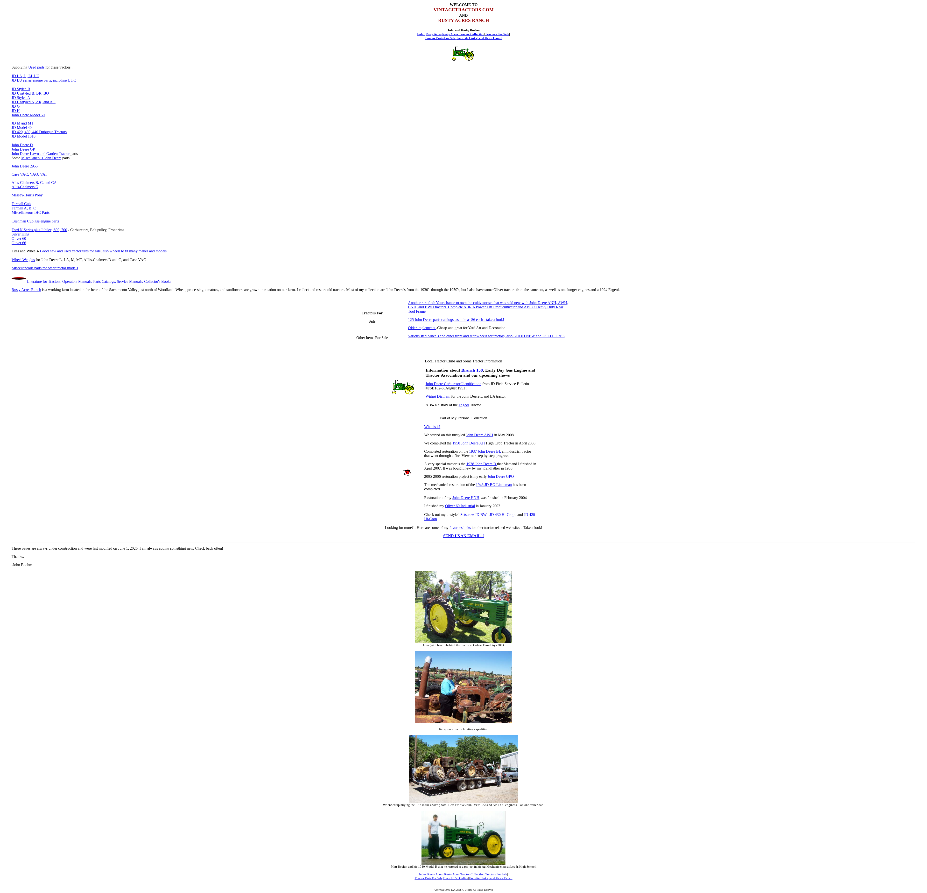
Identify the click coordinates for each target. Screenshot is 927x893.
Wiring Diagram (438, 396)
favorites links (460, 528)
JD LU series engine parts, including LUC (44, 80)
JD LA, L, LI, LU (25, 76)
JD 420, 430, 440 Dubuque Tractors (39, 132)
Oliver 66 (19, 243)
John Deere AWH (479, 435)
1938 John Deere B (481, 464)
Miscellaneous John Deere (41, 158)
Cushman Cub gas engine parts (35, 221)
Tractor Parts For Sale (440, 38)
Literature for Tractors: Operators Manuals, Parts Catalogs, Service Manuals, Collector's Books (99, 281)
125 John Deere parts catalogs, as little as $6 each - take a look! (456, 320)
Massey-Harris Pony (27, 195)
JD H (16, 111)
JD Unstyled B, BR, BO (30, 93)
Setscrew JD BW (473, 514)
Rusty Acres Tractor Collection (463, 34)
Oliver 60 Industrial (460, 506)
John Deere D (22, 145)
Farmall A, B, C (24, 208)
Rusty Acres (434, 34)
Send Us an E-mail (490, 38)
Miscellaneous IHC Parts (30, 212)
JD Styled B (21, 89)
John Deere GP (23, 149)
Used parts (36, 67)
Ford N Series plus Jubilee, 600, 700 (39, 230)
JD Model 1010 (23, 136)
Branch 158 (472, 370)
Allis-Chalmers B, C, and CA (34, 182)
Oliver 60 (19, 238)
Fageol (464, 405)
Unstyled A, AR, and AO (36, 102)
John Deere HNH (465, 498)
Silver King (20, 234)
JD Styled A (21, 98)
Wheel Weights (23, 260)
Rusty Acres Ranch (26, 290)
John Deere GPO (501, 476)
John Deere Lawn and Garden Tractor (41, 154)
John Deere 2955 (25, 166)
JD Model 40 (22, 127)
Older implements (422, 328)
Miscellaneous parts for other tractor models (45, 268)
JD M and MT (23, 123)
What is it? (432, 427)
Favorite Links (466, 38)
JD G (16, 106)
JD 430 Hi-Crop (502, 514)
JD (14, 102)
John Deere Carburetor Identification (453, 384)
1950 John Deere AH (468, 443)
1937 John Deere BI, (485, 451)
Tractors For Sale (497, 34)
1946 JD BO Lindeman (494, 485)
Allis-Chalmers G (25, 187)
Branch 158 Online (455, 878)
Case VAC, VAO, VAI (29, 174)
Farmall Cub (21, 204)
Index (421, 34)
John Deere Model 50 (28, 115)
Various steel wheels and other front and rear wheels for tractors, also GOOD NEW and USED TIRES (486, 336)
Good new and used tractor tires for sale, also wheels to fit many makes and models (103, 251)
